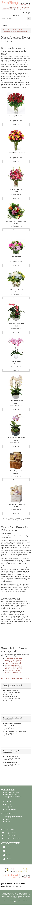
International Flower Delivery (13, 796)
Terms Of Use (9, 820)
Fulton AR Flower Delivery (13, 662)
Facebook (8, 847)
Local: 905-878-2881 (10, 836)
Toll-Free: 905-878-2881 (11, 839)
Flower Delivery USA (11, 794)
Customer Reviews (10, 809)
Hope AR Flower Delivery (12, 665)
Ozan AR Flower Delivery (12, 670)
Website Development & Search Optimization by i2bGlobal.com (16, 900)
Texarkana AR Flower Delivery (14, 658)
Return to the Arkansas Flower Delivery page (15, 678)
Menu (5, 25)
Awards (7, 808)
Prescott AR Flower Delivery (13, 669)
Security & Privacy (10, 818)
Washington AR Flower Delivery (14, 667)
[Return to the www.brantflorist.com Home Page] (16, 3)
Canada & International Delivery (20, 7)
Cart (26, 13)
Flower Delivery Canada (12, 793)
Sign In (17, 16)
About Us (8, 804)
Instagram (8, 859)
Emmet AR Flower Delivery (13, 664)
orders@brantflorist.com (22, 9)
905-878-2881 (8, 9)
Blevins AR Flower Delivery (13, 672)
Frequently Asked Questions (13, 816)
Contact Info (8, 806)
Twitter (7, 851)
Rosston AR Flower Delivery (13, 660)
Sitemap (7, 821)
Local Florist (8, 798)
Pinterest (8, 855)
